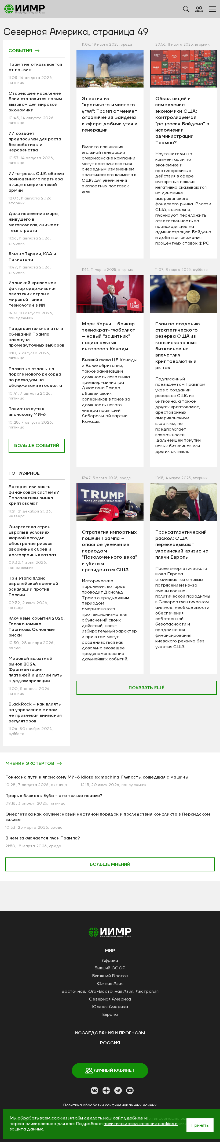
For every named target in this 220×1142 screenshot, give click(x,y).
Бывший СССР (110, 968)
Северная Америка (110, 999)
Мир (110, 950)
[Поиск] (186, 9)
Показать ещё (146, 687)
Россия (110, 1043)
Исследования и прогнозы (110, 1033)
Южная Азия (110, 983)
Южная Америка (110, 1006)
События (20, 50)
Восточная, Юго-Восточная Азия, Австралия (110, 991)
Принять (200, 1125)
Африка (110, 960)
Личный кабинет (114, 1070)
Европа (110, 1014)
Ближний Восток (110, 976)
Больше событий (36, 445)
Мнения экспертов (29, 763)
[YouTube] (130, 1090)
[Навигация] (212, 9)
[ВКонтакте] (94, 1090)
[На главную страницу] (110, 931)
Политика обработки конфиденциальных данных (109, 1105)
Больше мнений (110, 864)
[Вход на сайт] (199, 9)
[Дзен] (106, 1090)
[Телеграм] (118, 1090)
